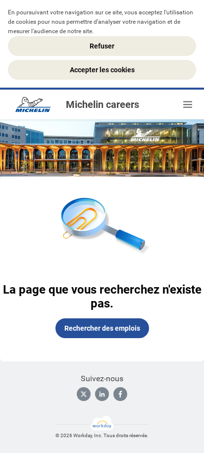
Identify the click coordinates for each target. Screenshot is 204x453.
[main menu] (187, 104)
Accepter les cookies (102, 70)
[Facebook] (120, 394)
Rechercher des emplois (102, 328)
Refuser (102, 46)
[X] (84, 394)
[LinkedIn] (102, 394)
